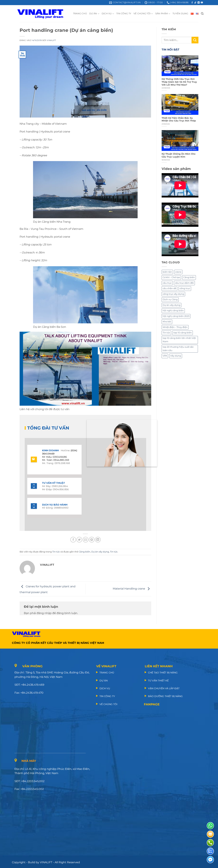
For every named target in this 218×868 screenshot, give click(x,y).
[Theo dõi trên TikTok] (195, 3)
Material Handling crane (129, 588)
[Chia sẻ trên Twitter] (79, 539)
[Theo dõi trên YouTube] (202, 3)
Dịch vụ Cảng (170, 299)
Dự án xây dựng (100, 551)
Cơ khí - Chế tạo (171, 277)
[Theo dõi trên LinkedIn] (199, 3)
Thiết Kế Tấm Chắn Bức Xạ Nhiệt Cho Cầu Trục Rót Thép (179, 119)
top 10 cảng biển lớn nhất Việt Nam (179, 340)
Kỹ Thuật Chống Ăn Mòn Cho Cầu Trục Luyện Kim (179, 155)
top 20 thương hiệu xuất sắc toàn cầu (178, 349)
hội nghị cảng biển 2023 (176, 316)
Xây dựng (175, 355)
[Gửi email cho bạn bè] (85, 539)
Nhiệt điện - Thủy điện (175, 327)
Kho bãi (167, 321)
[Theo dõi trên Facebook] (192, 3)
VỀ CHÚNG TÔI (142, 13)
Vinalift (51, 40)
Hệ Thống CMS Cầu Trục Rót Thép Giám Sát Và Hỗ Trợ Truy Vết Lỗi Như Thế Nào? (179, 82)
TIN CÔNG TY (123, 13)
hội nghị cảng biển (173, 310)
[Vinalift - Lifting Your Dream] (43, 13)
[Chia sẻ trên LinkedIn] (98, 539)
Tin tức (56, 551)
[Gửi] (195, 40)
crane (178, 272)
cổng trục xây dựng (173, 294)
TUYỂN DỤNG (180, 13)
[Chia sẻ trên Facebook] (73, 539)
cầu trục (167, 283)
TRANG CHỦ (80, 13)
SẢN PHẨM (161, 13)
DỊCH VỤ (107, 13)
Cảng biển (84, 551)
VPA (165, 355)
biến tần (167, 272)
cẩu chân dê (169, 288)
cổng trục (185, 288)
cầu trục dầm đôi (184, 283)
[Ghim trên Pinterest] (92, 539)
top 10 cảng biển (182, 332)
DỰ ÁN (93, 13)
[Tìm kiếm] (202, 13)
